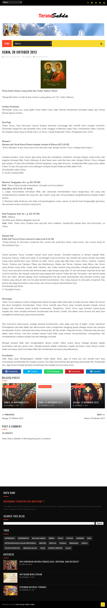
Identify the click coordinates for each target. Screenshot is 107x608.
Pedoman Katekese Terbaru (33, 587)
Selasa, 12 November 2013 (86, 402)
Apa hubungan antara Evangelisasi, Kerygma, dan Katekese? (49, 561)
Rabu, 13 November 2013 (51, 402)
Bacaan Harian (42, 57)
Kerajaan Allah (30, 548)
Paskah (63, 543)
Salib (42, 548)
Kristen (42, 543)
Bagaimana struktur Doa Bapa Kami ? (23, 501)
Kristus (52, 543)
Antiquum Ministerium (31, 574)
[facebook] (88, 3)
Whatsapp (54, 371)
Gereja (51, 538)
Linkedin (96, 371)
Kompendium (23, 538)
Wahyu (84, 543)
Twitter (33, 371)
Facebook (13, 371)
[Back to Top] (103, 604)
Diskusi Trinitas (55, 548)
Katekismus (10, 538)
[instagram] (91, 3)
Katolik (69, 538)
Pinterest (75, 371)
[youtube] (104, 3)
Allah (68, 548)
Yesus (60, 538)
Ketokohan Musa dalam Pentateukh (20, 543)
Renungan (74, 543)
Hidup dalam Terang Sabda (25, 604)
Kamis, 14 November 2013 (16, 402)
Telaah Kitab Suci (12, 548)
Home (6, 43)
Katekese (80, 538)
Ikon (89, 538)
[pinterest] (100, 3)
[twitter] (96, 3)
